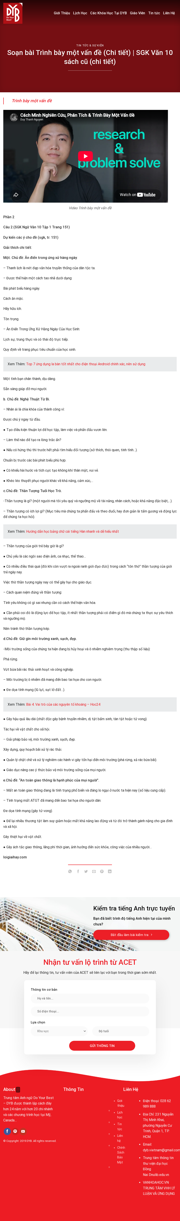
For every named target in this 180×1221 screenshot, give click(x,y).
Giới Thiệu (62, 13)
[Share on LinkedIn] (109, 872)
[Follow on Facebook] (7, 1131)
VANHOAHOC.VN (156, 1182)
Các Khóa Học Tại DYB (108, 13)
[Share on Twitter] (86, 872)
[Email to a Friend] (94, 872)
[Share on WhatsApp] (70, 872)
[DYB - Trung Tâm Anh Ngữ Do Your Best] (25, 13)
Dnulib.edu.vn (159, 1175)
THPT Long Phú (16, 1161)
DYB (29, 1141)
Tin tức (154, 13)
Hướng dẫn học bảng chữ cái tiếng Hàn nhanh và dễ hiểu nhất (72, 531)
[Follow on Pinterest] (15, 1131)
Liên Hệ (169, 13)
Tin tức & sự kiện (90, 45)
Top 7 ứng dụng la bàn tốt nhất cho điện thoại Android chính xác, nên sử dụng (85, 364)
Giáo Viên (137, 13)
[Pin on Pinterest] (102, 872)
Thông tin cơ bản (44, 990)
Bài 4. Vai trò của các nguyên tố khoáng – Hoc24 (63, 704)
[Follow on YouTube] (23, 1131)
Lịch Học (80, 13)
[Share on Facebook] (78, 872)
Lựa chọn (38, 1022)
